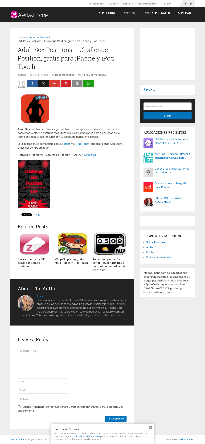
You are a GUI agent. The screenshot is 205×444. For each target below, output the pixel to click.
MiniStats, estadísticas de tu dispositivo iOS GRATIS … (171, 141)
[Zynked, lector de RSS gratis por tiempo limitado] (34, 244)
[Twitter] (43, 83)
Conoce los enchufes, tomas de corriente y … (172, 170)
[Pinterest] (66, 83)
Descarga (90, 154)
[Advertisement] (170, 53)
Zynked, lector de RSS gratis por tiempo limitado (31, 262)
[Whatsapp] (88, 83)
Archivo (150, 247)
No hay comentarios (94, 74)
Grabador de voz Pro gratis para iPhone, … (171, 185)
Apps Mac (184, 13)
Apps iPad (130, 13)
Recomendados (147, 4)
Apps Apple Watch (157, 13)
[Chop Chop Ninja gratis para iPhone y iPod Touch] (72, 244)
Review (166, 4)
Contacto (151, 252)
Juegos (113, 4)
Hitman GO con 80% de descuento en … (169, 200)
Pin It (37, 214)
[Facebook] (32, 83)
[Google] (54, 83)
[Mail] (77, 83)
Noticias (127, 4)
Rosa (23, 74)
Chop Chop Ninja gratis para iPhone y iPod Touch (71, 260)
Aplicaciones (95, 4)
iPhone (66, 143)
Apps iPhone (107, 13)
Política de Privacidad (159, 257)
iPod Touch (83, 143)
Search (167, 115)
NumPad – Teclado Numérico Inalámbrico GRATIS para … (172, 155)
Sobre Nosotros (155, 242)
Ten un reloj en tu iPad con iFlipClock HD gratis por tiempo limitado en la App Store (109, 264)
